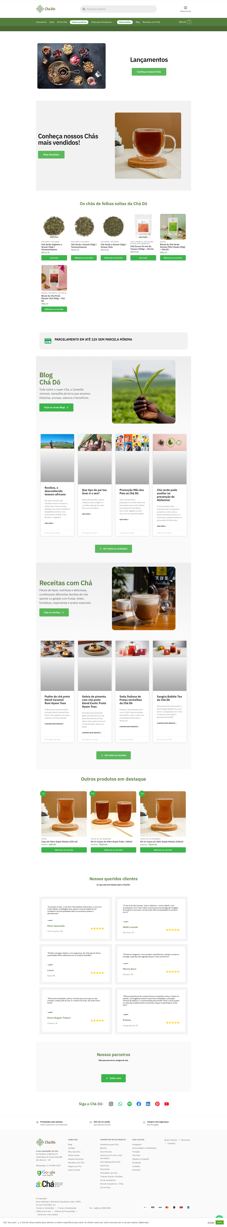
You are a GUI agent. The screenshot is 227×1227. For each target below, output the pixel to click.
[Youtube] (166, 1104)
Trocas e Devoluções (67, 1208)
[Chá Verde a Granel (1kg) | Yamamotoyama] (84, 227)
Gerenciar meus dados (48, 1214)
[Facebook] (138, 1104)
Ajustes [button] (211, 1222)
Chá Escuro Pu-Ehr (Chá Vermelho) (141, 243)
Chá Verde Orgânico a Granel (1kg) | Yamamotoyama (51, 247)
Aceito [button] (219, 1222)
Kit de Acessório (104, 839)
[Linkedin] (148, 1104)
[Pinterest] (157, 1104)
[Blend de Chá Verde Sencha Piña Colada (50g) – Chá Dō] (173, 227)
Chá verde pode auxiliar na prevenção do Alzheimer (167, 495)
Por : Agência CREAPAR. (100, 1208)
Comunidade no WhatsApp (144, 1148)
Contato (71, 1148)
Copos (44, 839)
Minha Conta (185, 11)
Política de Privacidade (64, 1211)
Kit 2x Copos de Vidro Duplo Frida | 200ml (111, 841)
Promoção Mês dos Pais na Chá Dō (132, 491)
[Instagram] (111, 1104)
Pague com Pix (74, 1166)
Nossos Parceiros (75, 1159)
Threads (136, 1151)
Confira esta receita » (54, 724)
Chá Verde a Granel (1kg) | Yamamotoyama (84, 245)
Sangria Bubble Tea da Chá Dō (169, 698)
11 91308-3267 (53, 1165)
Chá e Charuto (136, 242)
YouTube (136, 1155)
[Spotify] (129, 1104)
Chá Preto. (62, 293)
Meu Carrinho (74, 1151)
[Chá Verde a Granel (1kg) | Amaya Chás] (113, 227)
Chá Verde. (55, 242)
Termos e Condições (45, 1208)
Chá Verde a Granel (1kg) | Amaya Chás (113, 245)
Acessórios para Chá (109, 1144)
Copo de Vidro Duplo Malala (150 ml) (59, 841)
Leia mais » (49, 523)
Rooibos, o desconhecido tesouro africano (55, 491)
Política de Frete (43, 1211)
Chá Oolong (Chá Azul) (110, 1162)
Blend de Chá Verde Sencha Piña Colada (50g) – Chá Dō (172, 247)
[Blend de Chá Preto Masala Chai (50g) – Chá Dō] (54, 278)
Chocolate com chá (108, 1173)
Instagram (137, 1144)
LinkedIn (136, 1166)
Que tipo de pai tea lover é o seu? (94, 491)
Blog (70, 1144)
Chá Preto (52, 293)
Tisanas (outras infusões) (111, 1176)
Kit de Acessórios (108, 1180)
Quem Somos (74, 1170)
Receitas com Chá (76, 1162)
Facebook (136, 1162)
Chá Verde (45, 242)
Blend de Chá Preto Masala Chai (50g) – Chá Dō (53, 298)
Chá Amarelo (106, 1151)
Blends (163, 242)
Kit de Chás (105, 1187)
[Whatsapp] (120, 1104)
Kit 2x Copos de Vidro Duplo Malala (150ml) (161, 841)
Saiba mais (143, 1222)
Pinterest (136, 1170)
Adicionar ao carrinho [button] (84, 258)
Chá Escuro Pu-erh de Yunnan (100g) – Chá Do (142, 247)
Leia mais (54, 258)
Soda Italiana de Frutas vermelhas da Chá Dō (131, 700)
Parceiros (185, 1140)
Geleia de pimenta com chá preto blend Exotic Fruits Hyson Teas (94, 701)
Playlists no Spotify (140, 1159)
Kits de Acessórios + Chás (111, 1184)
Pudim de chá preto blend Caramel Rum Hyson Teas (57, 700)
